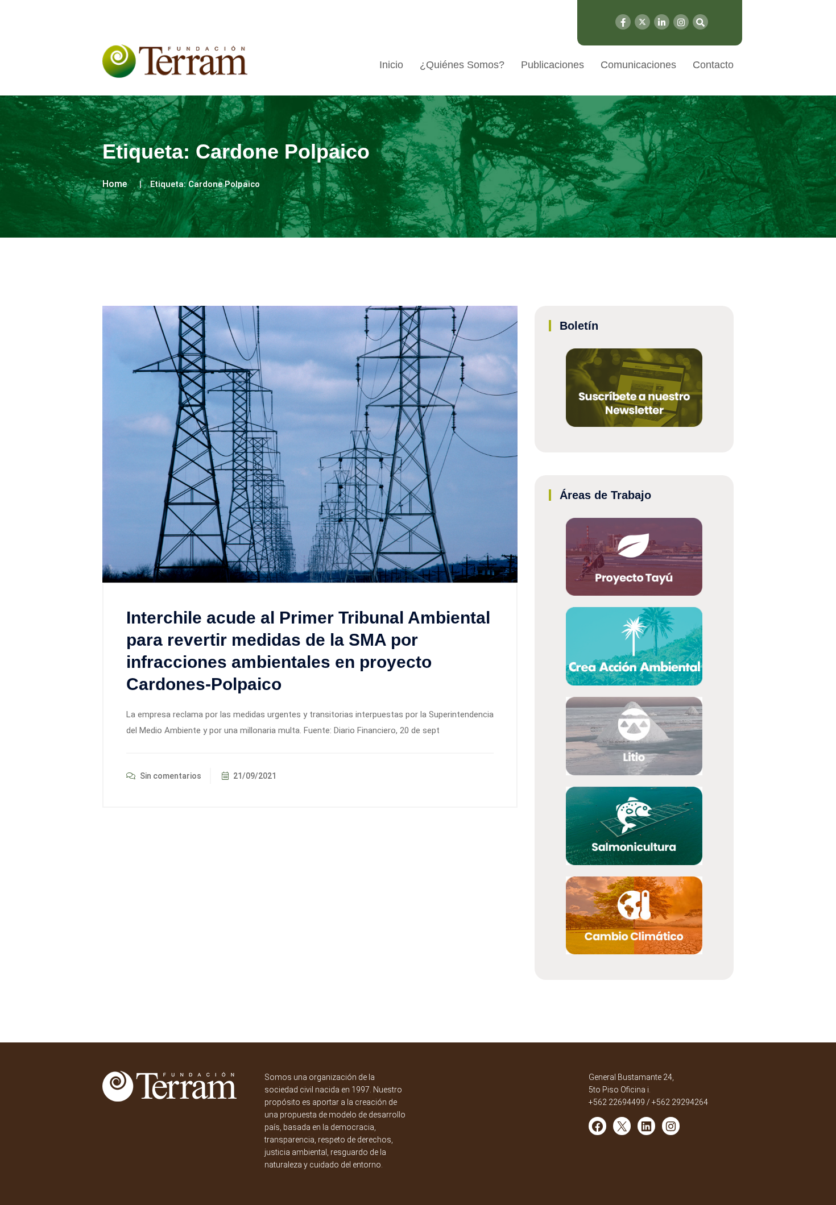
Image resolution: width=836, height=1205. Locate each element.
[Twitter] (642, 22)
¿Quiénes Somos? (462, 64)
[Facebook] (623, 22)
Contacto (713, 64)
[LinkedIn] (661, 22)
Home (114, 183)
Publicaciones (552, 64)
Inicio (391, 64)
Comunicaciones (638, 64)
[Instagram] (681, 22)
